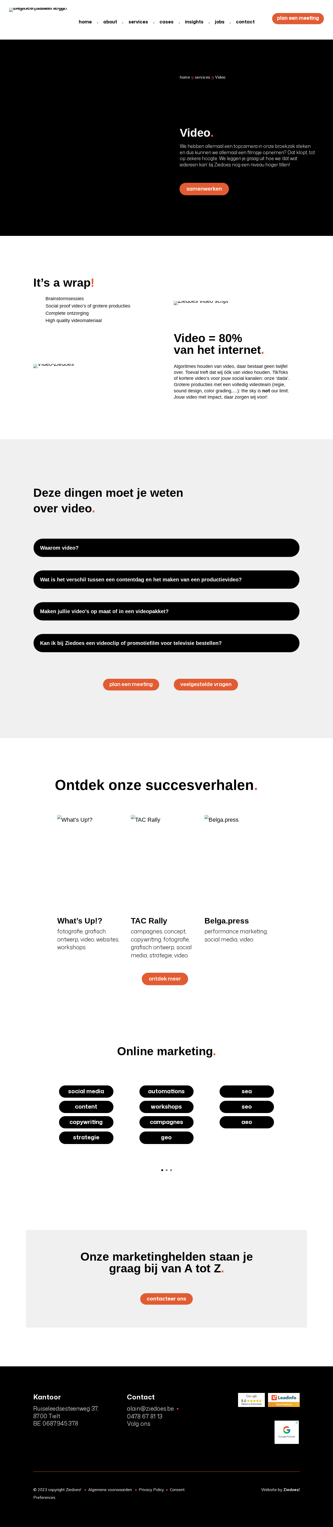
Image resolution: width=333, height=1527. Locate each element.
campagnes (146, 931)
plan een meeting (298, 17)
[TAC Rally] (165, 861)
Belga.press (226, 920)
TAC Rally (149, 920)
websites (107, 939)
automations (166, 1091)
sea (247, 1091)
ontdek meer (165, 978)
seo (247, 1106)
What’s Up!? (79, 920)
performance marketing (235, 931)
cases (166, 21)
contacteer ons (166, 1298)
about (110, 21)
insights (194, 21)
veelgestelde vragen (206, 684)
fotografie (70, 931)
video (87, 939)
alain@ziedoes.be (150, 1408)
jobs (220, 21)
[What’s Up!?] (91, 861)
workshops (71, 947)
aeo (246, 1122)
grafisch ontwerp (152, 947)
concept (174, 931)
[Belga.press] (239, 861)
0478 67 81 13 (145, 1416)
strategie (160, 955)
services (138, 21)
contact (245, 21)
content (86, 1106)
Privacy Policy (151, 1489)
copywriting (146, 939)
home (85, 21)
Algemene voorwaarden (110, 1489)
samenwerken (204, 188)
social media (221, 939)
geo (166, 1137)
